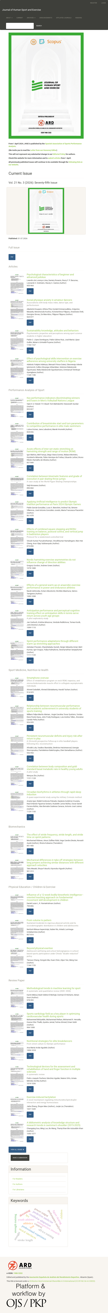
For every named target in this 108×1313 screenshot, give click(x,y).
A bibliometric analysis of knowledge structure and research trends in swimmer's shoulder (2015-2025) (53, 1124)
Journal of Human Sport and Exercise (21, 9)
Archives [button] (30, 18)
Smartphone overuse (55, 681)
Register (93, 3)
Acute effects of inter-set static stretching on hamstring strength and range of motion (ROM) (51, 450)
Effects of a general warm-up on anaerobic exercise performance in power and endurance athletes (53, 586)
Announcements (45, 18)
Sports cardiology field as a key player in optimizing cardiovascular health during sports (53, 1015)
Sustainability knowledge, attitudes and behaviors (54, 333)
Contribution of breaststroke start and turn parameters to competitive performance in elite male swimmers (55, 424)
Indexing (78, 18)
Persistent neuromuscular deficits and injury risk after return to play (54, 739)
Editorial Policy (59, 154)
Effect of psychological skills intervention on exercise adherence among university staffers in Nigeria (54, 360)
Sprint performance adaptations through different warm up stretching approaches (52, 642)
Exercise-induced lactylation (52, 1100)
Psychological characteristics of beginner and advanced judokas (50, 275)
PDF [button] (12, 257)
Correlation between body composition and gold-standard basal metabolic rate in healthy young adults (55, 769)
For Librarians (18, 1190)
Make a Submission (20, 1158)
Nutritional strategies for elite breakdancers (49, 1042)
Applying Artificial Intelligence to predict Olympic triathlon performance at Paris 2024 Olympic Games (54, 503)
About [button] (8, 18)
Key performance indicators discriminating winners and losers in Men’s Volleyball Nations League (53, 399)
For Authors (17, 1184)
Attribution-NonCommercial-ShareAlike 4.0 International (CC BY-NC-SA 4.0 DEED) (62, 1281)
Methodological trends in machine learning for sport (53, 989)
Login (103, 3)
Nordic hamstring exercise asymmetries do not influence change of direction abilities (51, 561)
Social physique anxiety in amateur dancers (49, 302)
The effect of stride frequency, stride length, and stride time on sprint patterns (55, 836)
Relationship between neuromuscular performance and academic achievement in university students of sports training (54, 708)
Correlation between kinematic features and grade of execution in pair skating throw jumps (54, 479)
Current (19, 18)
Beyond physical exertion (53, 952)
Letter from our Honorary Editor (43, 150)
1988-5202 (18, 1273)
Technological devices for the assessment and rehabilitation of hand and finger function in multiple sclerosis (53, 1070)
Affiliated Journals (63, 18)
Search (39, 26)
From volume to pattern (52, 923)
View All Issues (17, 1149)
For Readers (18, 1179)
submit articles (54, 158)
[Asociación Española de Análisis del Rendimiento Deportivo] (20, 1265)
